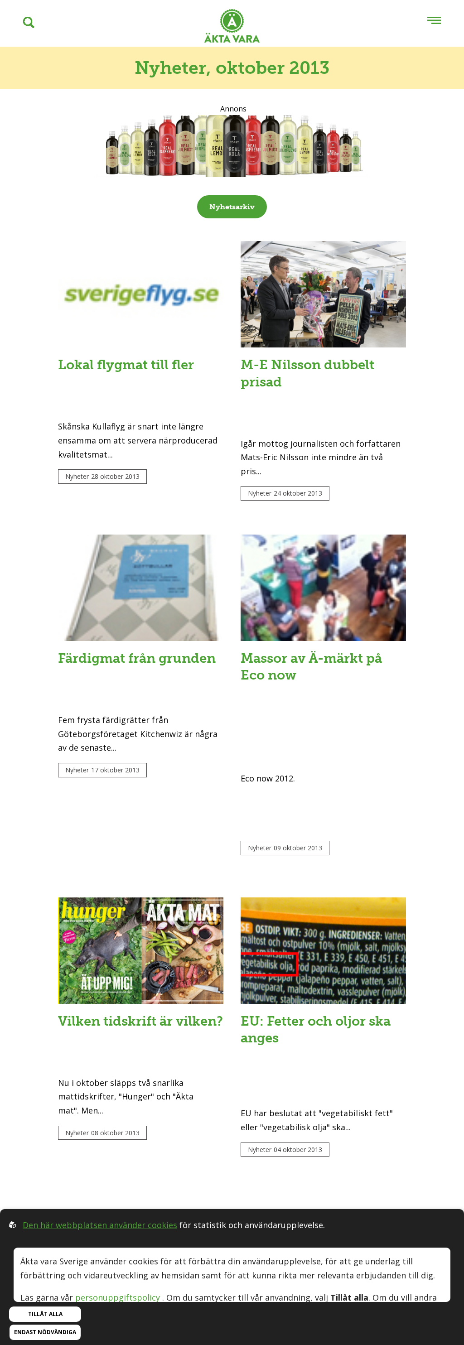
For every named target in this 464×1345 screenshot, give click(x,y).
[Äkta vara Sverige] (232, 28)
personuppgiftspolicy (117, 1297)
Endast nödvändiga (45, 1332)
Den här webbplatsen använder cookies (100, 1225)
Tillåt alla (45, 1314)
